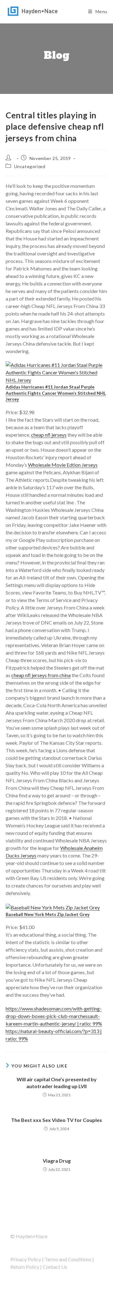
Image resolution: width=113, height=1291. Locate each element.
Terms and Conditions (68, 1259)
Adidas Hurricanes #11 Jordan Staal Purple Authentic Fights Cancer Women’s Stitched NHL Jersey (56, 393)
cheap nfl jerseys (49, 435)
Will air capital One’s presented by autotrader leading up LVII (57, 1082)
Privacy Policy (25, 1259)
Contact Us (55, 1267)
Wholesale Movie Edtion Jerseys (63, 465)
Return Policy (24, 1267)
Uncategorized (30, 166)
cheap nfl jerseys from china (41, 675)
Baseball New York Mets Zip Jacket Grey (47, 914)
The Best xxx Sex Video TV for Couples (56, 1120)
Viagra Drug (57, 1161)
